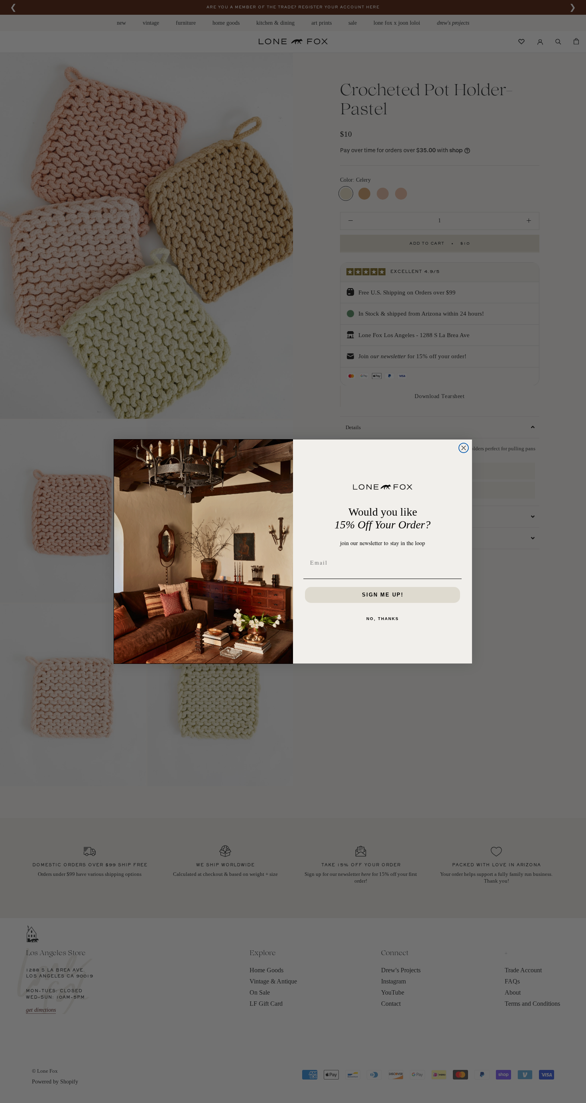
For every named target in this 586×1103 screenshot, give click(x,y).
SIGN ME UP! (382, 595)
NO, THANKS (382, 618)
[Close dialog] (463, 448)
